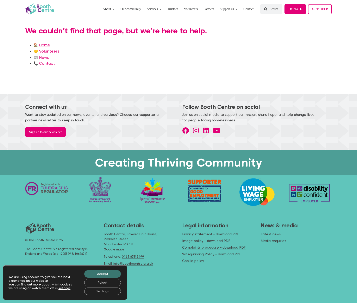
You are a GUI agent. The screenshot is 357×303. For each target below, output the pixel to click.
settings (64, 288)
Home (44, 45)
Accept (102, 274)
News (44, 57)
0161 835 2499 (133, 256)
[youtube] (216, 130)
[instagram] (196, 130)
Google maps (114, 249)
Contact (47, 63)
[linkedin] (206, 130)
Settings (102, 291)
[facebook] (185, 130)
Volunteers (49, 51)
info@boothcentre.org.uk (133, 263)
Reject (102, 282)
